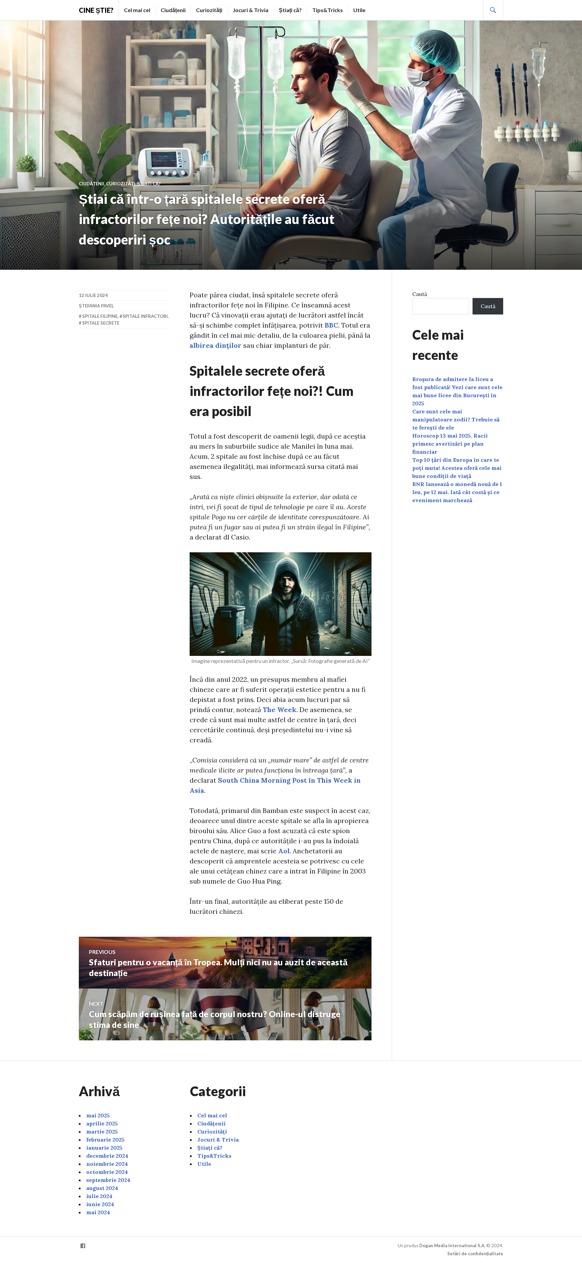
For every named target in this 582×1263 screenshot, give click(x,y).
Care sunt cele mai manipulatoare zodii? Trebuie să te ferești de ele (455, 419)
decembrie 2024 (107, 1155)
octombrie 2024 (107, 1171)
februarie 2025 (105, 1139)
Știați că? (290, 10)
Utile (359, 10)
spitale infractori (145, 316)
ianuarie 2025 (104, 1147)
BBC (331, 325)
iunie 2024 (100, 1204)
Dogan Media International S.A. (452, 1245)
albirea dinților (215, 345)
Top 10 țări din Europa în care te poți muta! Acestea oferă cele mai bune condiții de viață (457, 467)
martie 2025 (102, 1131)
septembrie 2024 (108, 1180)
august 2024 (102, 1188)
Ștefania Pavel (96, 305)
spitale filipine (100, 316)
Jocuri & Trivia (250, 10)
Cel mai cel (137, 10)
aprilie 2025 (102, 1123)
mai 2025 (98, 1115)
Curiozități (209, 10)
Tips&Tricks (327, 10)
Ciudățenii (173, 10)
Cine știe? (96, 10)
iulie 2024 (99, 1196)
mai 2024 (98, 1212)
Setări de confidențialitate (475, 1253)
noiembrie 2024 (107, 1163)
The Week (279, 709)
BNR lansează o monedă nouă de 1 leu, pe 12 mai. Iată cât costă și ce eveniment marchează (457, 492)
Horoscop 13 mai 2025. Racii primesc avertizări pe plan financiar (450, 443)
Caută (419, 294)
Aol (284, 851)
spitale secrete (100, 323)
